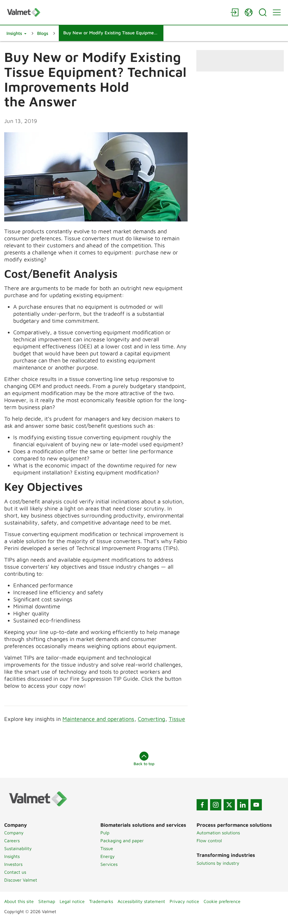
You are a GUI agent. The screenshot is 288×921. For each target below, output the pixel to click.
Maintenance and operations (98, 719)
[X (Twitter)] (229, 804)
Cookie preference (222, 901)
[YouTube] (256, 804)
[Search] (263, 12)
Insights (12, 856)
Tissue (177, 719)
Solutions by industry (218, 863)
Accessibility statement (141, 901)
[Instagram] (215, 804)
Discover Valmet (20, 879)
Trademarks (101, 901)
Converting (151, 719)
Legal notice (72, 901)
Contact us (15, 872)
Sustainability (18, 848)
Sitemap (46, 901)
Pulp (104, 832)
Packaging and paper (122, 840)
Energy (107, 856)
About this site (19, 901)
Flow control (209, 840)
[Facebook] (202, 804)
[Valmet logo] (116, 12)
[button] (16, 33)
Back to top (144, 763)
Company (14, 832)
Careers (12, 840)
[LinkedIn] (242, 804)
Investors (13, 864)
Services (109, 864)
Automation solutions (218, 832)
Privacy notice (184, 901)
